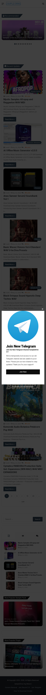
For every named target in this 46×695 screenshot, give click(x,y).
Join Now (23, 372)
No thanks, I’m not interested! (23, 387)
